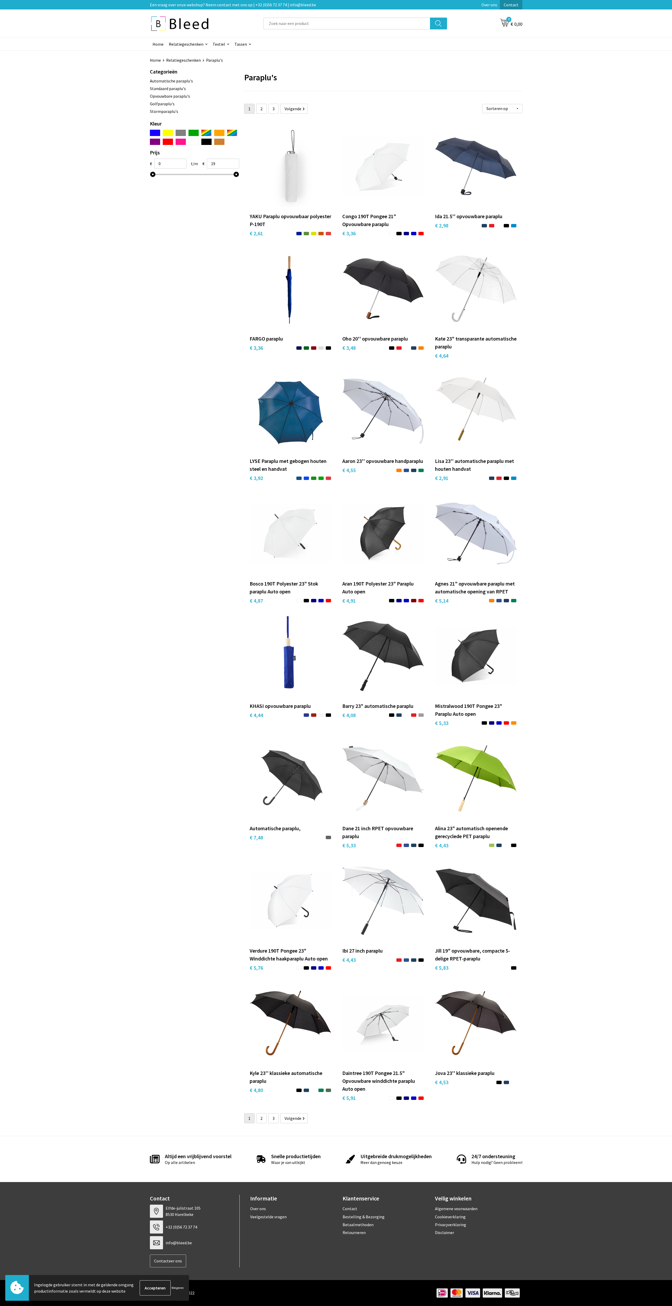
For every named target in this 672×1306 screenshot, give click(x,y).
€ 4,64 (441, 355)
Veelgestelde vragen (268, 1216)
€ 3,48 (349, 347)
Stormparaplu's (164, 111)
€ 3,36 (349, 233)
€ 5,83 (441, 967)
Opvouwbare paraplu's (170, 96)
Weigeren (177, 1288)
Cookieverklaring (450, 1216)
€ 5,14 (441, 600)
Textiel (219, 44)
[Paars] (155, 142)
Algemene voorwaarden (456, 1208)
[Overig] (232, 133)
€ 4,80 (256, 1090)
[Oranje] (219, 133)
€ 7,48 (256, 837)
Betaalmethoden (358, 1224)
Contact (511, 4)
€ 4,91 (349, 600)
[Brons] (219, 142)
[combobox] (346, 23)
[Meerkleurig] (206, 133)
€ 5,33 (441, 723)
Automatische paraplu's (171, 80)
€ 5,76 (256, 967)
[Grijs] (180, 133)
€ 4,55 (349, 470)
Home (158, 44)
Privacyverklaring (450, 1224)
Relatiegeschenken (186, 44)
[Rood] (167, 142)
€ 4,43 (441, 845)
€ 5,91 (349, 1098)
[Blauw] (155, 133)
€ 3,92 (256, 478)
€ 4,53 (441, 1082)
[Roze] (180, 142)
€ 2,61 (256, 233)
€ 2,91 (441, 478)
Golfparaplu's (162, 103)
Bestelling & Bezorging (364, 1216)
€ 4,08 (349, 715)
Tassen (240, 44)
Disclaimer (444, 1232)
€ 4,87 (256, 600)
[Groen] (193, 133)
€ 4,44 (256, 715)
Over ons (489, 4)
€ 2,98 (441, 225)
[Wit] (193, 142)
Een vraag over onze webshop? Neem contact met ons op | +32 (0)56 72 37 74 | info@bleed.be (233, 4)
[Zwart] (206, 142)
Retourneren (354, 1232)
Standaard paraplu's (168, 88)
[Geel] (167, 133)
